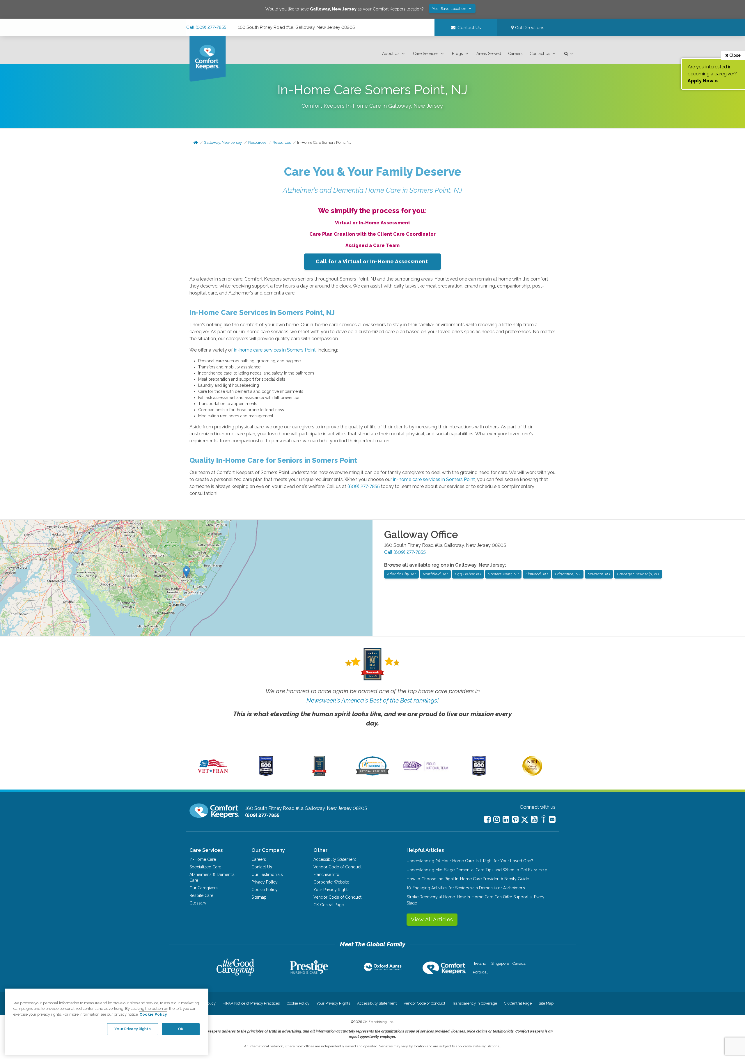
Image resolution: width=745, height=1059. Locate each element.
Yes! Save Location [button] (449, 8)
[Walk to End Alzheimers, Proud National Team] (425, 770)
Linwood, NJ (537, 574)
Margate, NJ (599, 574)
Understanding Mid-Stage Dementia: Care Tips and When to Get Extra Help (477, 870)
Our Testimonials (267, 874)
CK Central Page (328, 904)
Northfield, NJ (435, 574)
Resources (257, 142)
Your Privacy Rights (331, 889)
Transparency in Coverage (474, 1003)
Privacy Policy (264, 882)
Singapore (499, 963)
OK (180, 1029)
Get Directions (529, 27)
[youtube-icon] (534, 819)
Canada (519, 963)
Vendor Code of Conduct (337, 867)
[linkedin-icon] (506, 819)
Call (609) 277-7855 (206, 27)
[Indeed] (543, 819)
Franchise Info (326, 874)
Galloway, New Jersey (223, 142)
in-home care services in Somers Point (275, 350)
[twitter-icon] (524, 819)
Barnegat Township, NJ (638, 574)
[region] (106, 1022)
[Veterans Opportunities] (212, 774)
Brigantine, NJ (568, 574)
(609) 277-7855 (363, 486)
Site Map (546, 1003)
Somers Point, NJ (503, 574)
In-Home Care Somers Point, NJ (324, 142)
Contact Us (540, 53)
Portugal (480, 972)
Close (734, 55)
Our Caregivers (203, 888)
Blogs (457, 53)
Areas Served (488, 53)
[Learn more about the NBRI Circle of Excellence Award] (532, 774)
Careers (515, 53)
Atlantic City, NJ (401, 574)
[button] (394, 54)
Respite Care (201, 895)
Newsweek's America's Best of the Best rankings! (372, 700)
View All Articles (432, 919)
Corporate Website (331, 882)
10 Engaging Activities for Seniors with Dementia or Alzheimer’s (466, 888)
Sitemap (259, 897)
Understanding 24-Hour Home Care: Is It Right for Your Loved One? (470, 860)
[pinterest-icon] (515, 819)
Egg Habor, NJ (468, 574)
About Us (391, 53)
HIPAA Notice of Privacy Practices (251, 1003)
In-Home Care (202, 859)
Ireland (480, 963)
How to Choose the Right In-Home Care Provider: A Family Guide (468, 879)
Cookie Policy (264, 889)
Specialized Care (205, 867)
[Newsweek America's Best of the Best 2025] (319, 774)
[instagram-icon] (496, 819)
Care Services (426, 53)
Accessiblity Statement (334, 859)
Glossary (197, 903)
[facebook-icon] (487, 819)
